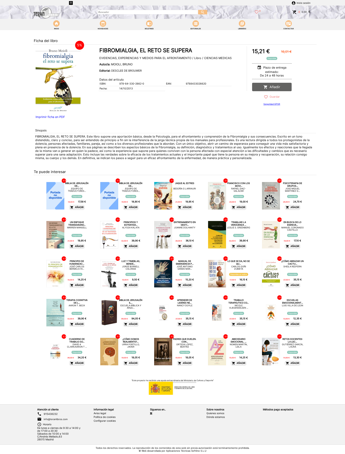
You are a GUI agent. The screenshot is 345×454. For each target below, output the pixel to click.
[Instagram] (71, 3)
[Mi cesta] (294, 11)
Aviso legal (100, 413)
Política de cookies (105, 417)
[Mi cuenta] (293, 2)
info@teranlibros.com (56, 419)
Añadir (274, 87)
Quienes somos (215, 413)
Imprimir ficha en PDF (50, 117)
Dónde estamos (215, 417)
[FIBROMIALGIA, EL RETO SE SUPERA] (58, 79)
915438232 (51, 414)
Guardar (274, 96)
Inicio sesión (303, 3)
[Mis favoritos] (256, 11)
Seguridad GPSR (271, 104)
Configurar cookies (105, 420)
